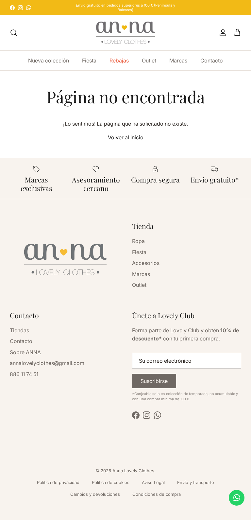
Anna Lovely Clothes (133, 470)
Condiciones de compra (156, 494)
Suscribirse (154, 381)
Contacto (211, 60)
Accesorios (145, 263)
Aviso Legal (153, 482)
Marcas (178, 60)
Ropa (138, 241)
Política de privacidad (58, 482)
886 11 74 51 (24, 374)
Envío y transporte (195, 482)
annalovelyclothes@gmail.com (47, 363)
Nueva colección (48, 60)
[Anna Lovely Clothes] (125, 33)
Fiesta (89, 60)
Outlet (149, 60)
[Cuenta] (221, 33)
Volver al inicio (125, 137)
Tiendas (19, 330)
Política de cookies (110, 482)
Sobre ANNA (25, 352)
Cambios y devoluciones (95, 494)
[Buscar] (14, 33)
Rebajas (119, 60)
